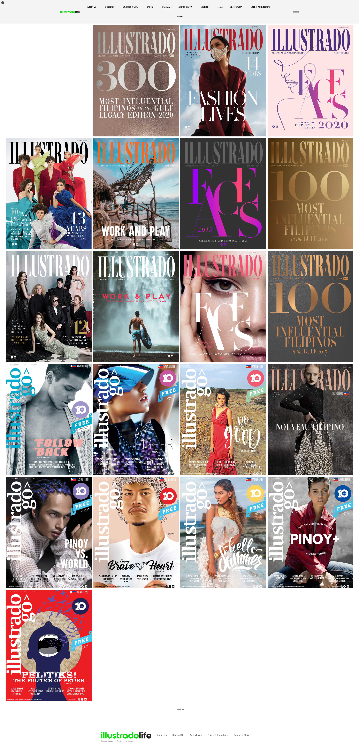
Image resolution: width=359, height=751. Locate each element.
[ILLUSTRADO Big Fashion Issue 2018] (49, 306)
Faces (220, 7)
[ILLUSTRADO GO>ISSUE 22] (136, 419)
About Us (91, 7)
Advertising (196, 735)
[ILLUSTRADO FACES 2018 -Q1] (223, 306)
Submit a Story (241, 735)
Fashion (204, 7)
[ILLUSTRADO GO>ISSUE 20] (49, 532)
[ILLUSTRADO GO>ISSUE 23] (49, 419)
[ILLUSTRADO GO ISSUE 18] (223, 532)
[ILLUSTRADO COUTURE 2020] (223, 80)
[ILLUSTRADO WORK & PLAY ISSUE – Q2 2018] (136, 306)
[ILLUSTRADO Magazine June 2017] (311, 419)
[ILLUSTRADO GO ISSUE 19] (136, 532)
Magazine (167, 7)
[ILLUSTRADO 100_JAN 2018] (311, 306)
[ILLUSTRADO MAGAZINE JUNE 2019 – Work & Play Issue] (136, 193)
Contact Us (178, 735)
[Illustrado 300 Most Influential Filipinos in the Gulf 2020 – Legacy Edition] (136, 80)
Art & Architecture (260, 7)
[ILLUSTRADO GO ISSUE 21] (223, 419)
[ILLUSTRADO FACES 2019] (223, 193)
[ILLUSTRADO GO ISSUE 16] (49, 645)
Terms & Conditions (218, 735)
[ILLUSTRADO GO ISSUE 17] (311, 532)
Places (150, 7)
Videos (179, 16)
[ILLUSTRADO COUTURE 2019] (49, 193)
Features (109, 7)
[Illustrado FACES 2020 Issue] (311, 80)
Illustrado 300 (185, 7)
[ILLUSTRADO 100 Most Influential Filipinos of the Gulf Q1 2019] (311, 193)
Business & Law (130, 7)
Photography (236, 7)
